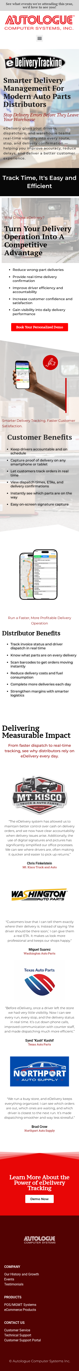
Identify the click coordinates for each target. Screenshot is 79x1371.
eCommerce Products (20, 1310)
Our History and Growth (21, 1274)
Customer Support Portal (22, 1340)
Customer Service (17, 1330)
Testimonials (13, 1284)
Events (9, 1279)
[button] (39, 38)
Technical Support (17, 1335)
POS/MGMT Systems (20, 1305)
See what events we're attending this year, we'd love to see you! (39, 5)
